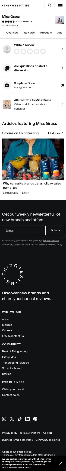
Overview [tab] (12, 33)
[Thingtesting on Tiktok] (20, 419)
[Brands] (16, 5)
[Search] (50, 5)
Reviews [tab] (29, 33)
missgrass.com (9, 25)
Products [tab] (46, 33)
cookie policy (24, 467)
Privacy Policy (55, 244)
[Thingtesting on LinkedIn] (27, 419)
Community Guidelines (13, 244)
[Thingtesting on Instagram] (4, 419)
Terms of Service (51, 240)
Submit (55, 230)
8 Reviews (26, 21)
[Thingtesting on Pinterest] (35, 419)
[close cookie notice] (60, 463)
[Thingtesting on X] (12, 419)
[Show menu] (60, 5)
